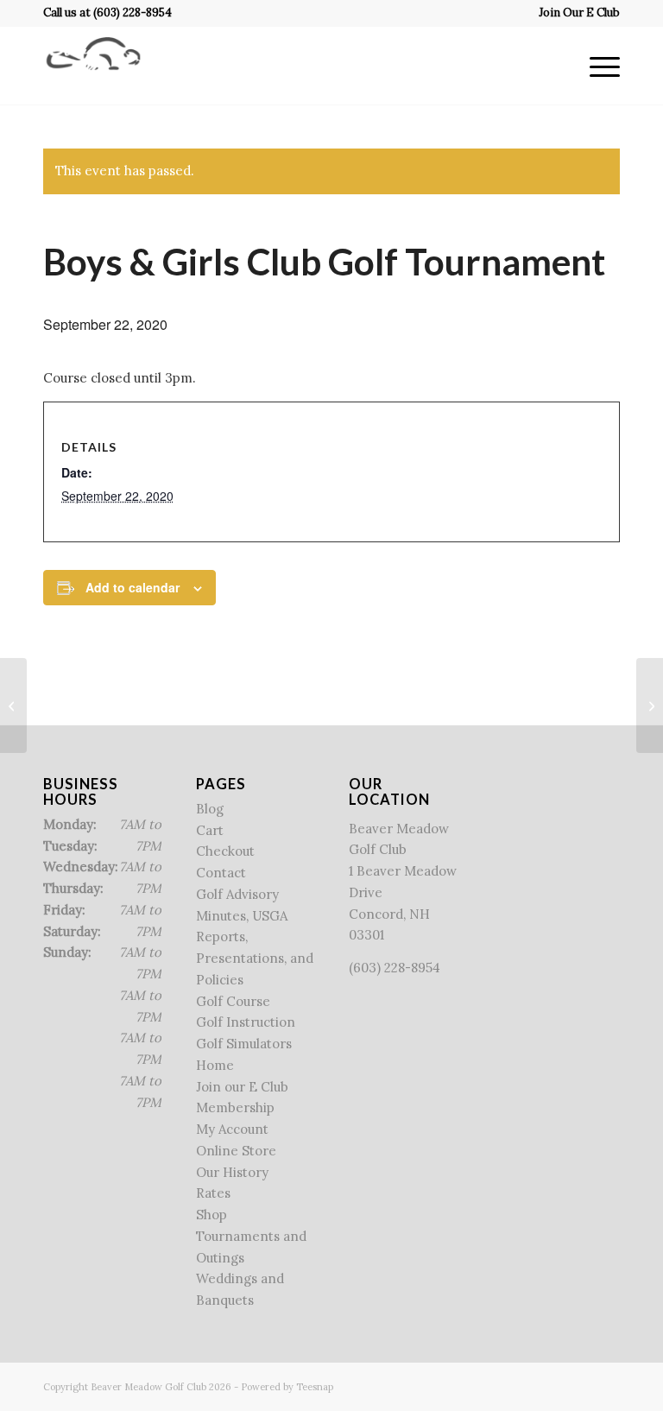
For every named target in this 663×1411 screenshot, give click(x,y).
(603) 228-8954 (132, 12)
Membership (235, 1107)
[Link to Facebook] (529, 1385)
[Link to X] (555, 1385)
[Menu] (596, 65)
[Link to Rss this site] (581, 1385)
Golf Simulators (244, 1043)
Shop (211, 1214)
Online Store (236, 1150)
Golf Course (233, 1001)
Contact (221, 872)
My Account (232, 1129)
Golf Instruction (245, 1022)
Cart (210, 830)
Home (215, 1065)
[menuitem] (575, 13)
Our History (232, 1172)
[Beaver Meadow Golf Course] (93, 65)
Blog (210, 808)
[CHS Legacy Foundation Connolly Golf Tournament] (13, 705)
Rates (213, 1193)
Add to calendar (132, 587)
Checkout (225, 851)
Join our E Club (242, 1087)
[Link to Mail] (607, 1385)
